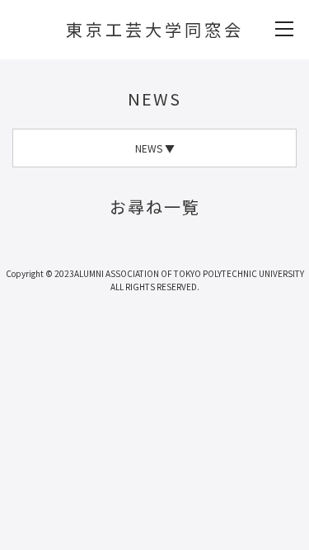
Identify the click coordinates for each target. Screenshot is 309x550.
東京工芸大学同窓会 (155, 29)
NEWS (154, 98)
